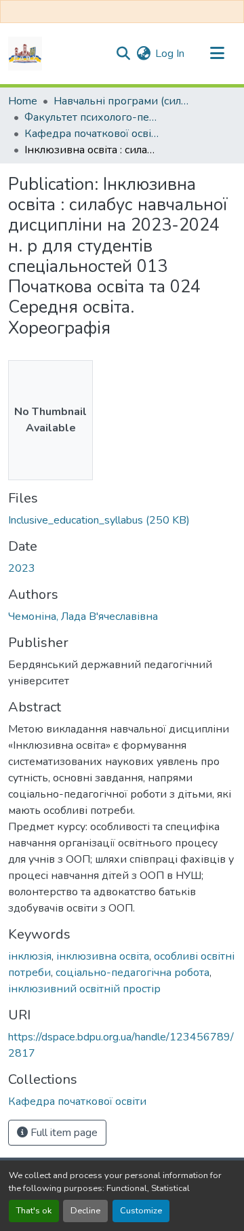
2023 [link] (21, 568)
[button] (25, 54)
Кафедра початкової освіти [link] (92, 133)
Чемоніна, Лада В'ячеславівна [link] (83, 616)
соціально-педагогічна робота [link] (132, 972)
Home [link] (22, 101)
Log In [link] (169, 53)
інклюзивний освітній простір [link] (84, 988)
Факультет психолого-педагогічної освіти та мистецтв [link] (92, 117)
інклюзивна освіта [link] (102, 956)
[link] (122, 520)
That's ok (34, 1211)
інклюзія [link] (30, 956)
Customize (141, 1211)
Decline (85, 1211)
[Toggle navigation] (217, 53)
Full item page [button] (63, 1132)
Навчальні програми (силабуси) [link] (121, 101)
